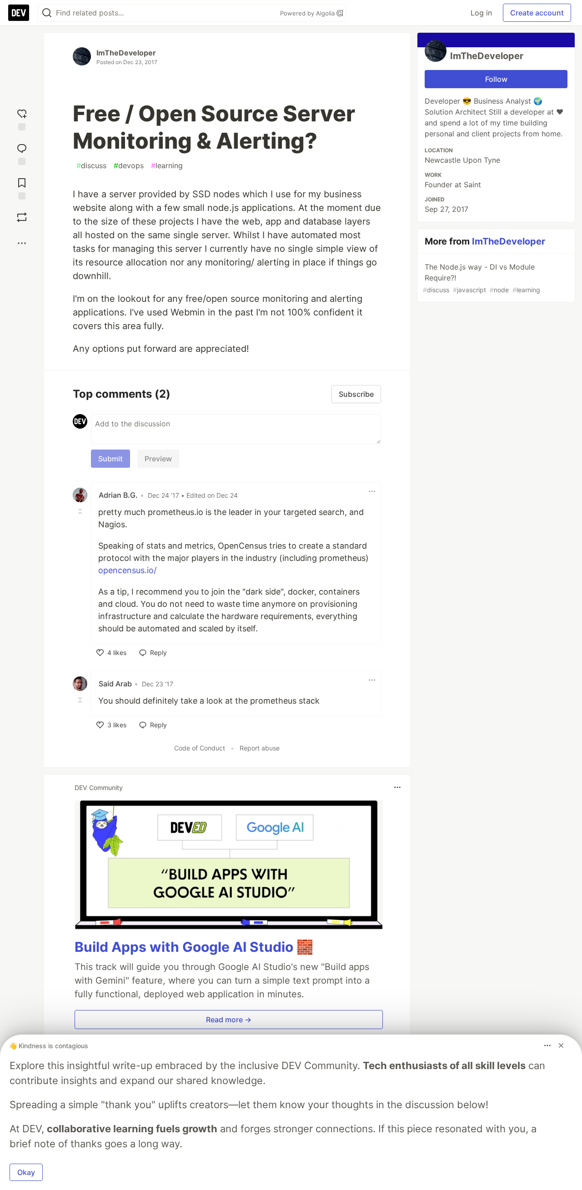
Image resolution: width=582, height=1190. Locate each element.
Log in (481, 12)
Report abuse (260, 748)
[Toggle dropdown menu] (372, 491)
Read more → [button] (228, 1019)
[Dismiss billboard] (561, 1045)
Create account (537, 12)
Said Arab (115, 683)
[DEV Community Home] (18, 13)
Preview (158, 458)
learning (167, 165)
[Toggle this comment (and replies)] (81, 511)
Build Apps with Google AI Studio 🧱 (194, 947)
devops (129, 165)
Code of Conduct (199, 748)
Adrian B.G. (118, 495)
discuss (91, 165)
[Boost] (21, 217)
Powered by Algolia (308, 13)
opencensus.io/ (127, 570)
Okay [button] (26, 1172)
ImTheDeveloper (126, 52)
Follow (496, 79)
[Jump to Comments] (21, 152)
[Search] (47, 13)
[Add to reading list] (21, 186)
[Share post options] (22, 243)
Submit (110, 458)
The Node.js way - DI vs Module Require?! (481, 278)
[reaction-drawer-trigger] (22, 117)
